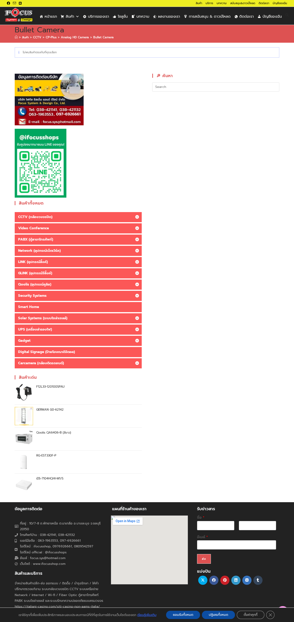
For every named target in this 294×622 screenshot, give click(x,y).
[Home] (16, 37)
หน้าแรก (51, 16)
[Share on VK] (247, 580)
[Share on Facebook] (213, 580)
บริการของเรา (98, 16)
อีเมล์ (202, 537)
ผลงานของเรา (169, 16)
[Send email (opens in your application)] (14, 3)
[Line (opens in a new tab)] (20, 3)
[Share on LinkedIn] (235, 580)
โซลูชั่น (123, 16)
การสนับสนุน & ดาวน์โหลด (210, 16)
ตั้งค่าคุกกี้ (250, 614)
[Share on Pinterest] (224, 580)
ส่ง (204, 559)
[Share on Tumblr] (258, 580)
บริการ (209, 3)
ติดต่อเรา (264, 3)
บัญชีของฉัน (280, 3)
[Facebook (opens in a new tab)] (9, 3)
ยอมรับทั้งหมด (183, 614)
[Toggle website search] (287, 15)
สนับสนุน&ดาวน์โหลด (242, 3)
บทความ (222, 3)
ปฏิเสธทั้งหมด (218, 614)
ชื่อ (200, 517)
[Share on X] (202, 580)
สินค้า (199, 3)
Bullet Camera (103, 37)
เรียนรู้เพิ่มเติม (146, 615)
